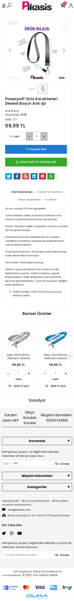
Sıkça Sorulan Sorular (30, 417)
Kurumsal (37, 441)
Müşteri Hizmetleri (56, 418)
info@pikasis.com (19, 510)
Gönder (64, 464)
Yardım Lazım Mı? (10, 418)
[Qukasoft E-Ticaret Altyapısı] (37, 596)
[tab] (22, 192)
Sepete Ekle (38, 149)
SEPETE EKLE (21, 386)
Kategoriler (37, 487)
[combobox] (6, 463)
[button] (10, 50)
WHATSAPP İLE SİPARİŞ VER (38, 162)
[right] (69, 356)
